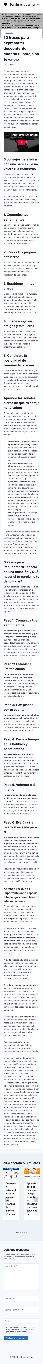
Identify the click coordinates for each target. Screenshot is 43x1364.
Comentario (11, 1266)
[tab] (17, 1232)
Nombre (9, 1299)
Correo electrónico (14, 1310)
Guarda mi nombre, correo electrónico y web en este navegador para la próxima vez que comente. (22, 1329)
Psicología (8, 33)
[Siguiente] (36, 1199)
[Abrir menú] (38, 4)
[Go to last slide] (7, 1199)
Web (7, 1321)
